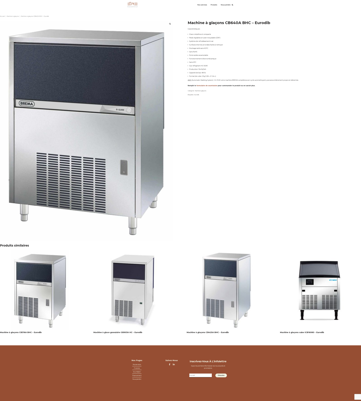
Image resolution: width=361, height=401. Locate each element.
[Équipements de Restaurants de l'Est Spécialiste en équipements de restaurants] (132, 5)
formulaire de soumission (206, 85)
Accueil (2, 16)
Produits (214, 5)
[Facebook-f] (170, 364)
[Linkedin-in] (174, 364)
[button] (170, 24)
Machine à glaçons (13, 16)
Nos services (202, 5)
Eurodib (196, 94)
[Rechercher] (232, 5)
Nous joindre (225, 5)
